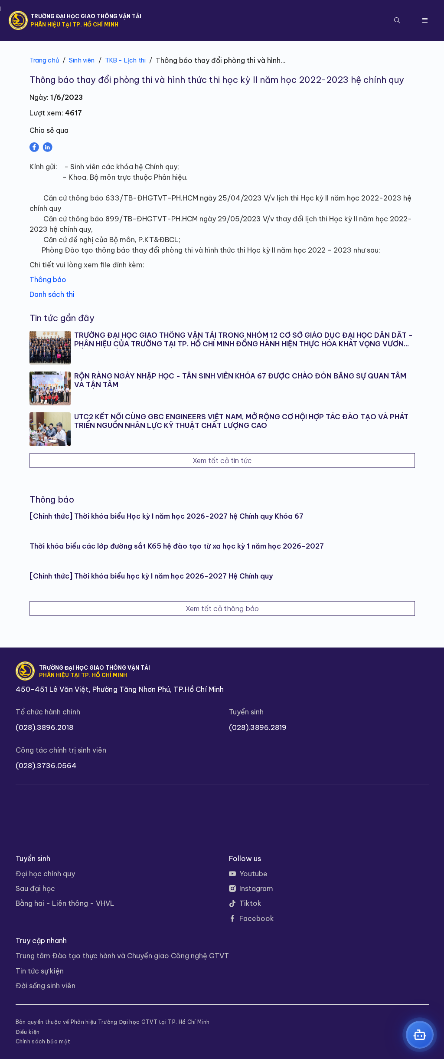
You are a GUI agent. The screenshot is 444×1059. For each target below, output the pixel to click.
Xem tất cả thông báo (222, 608)
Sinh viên (82, 60)
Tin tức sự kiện (40, 971)
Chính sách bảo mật (43, 1042)
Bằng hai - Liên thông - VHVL (65, 903)
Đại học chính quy (45, 873)
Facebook (256, 918)
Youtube (253, 873)
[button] (397, 20)
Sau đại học (35, 888)
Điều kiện (28, 1032)
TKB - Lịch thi (125, 60)
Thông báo (48, 279)
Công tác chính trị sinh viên (61, 750)
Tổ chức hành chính (48, 711)
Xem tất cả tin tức (222, 460)
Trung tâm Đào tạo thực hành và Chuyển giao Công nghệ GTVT (122, 955)
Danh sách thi (52, 294)
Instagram (256, 888)
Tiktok (250, 903)
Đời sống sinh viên (45, 985)
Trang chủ (44, 60)
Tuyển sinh (246, 711)
